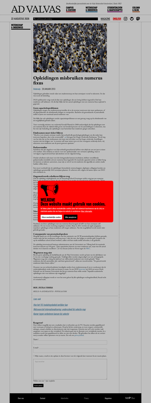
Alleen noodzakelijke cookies (51, 217)
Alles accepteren (70, 217)
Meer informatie (86, 211)
